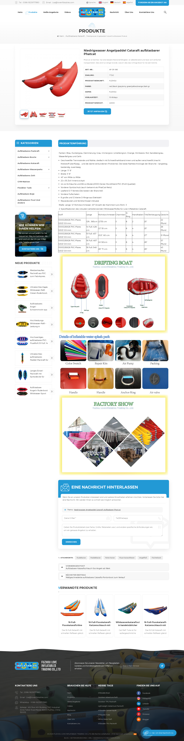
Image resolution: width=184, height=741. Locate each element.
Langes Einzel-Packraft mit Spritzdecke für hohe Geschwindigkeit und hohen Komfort (37, 373)
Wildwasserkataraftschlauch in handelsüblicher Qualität (128, 624)
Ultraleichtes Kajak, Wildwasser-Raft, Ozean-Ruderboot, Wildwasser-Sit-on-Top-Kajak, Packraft (39, 290)
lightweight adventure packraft (111, 706)
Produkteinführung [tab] (72, 143)
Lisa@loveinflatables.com (63, 2)
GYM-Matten (24, 181)
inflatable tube (104, 715)
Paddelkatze (95, 558)
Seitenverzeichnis (78, 738)
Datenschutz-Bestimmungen (106, 738)
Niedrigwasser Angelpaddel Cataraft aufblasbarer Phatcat (97, 510)
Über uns (129, 12)
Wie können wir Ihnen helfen (31, 226)
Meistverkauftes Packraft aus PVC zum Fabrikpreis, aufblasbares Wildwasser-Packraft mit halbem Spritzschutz (38, 273)
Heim (20, 12)
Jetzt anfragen (95, 111)
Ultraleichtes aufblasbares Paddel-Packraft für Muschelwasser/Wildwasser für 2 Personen (40, 357)
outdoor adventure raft (108, 697)
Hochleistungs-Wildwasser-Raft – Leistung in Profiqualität (38, 323)
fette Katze (110, 558)
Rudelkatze (81, 558)
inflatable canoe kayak (107, 710)
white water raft (105, 719)
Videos (67, 12)
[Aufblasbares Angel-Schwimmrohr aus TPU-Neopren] (22, 307)
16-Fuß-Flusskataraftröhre (72, 623)
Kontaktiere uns (146, 12)
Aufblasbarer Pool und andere (29, 201)
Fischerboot (156, 558)
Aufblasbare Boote (27, 157)
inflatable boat (104, 693)
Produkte (33, 12)
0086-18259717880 (31, 2)
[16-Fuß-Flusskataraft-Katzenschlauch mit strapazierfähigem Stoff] (100, 608)
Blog (69, 715)
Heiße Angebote (50, 12)
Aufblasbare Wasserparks (30, 169)
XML (90, 738)
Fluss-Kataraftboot (126, 558)
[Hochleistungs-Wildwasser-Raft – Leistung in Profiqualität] (22, 324)
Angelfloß (143, 558)
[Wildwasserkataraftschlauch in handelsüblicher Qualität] (128, 608)
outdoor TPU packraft (107, 702)
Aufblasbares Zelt (26, 175)
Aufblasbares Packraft (28, 151)
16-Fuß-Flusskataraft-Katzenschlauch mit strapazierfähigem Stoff (99, 624)
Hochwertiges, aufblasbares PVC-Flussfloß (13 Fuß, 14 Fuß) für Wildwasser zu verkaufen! (39, 340)
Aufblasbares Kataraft (28, 163)
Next (173, 617)
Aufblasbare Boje (26, 194)
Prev (54, 617)
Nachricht (114, 12)
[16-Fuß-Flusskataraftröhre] (72, 608)
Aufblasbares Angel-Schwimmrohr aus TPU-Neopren (38, 306)
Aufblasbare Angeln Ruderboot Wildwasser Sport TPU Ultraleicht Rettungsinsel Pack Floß (39, 390)
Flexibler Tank (25, 188)
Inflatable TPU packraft (107, 723)
